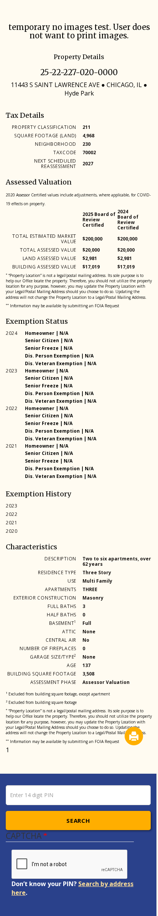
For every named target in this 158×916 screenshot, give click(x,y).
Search (78, 820)
